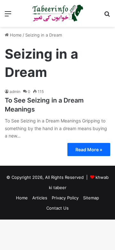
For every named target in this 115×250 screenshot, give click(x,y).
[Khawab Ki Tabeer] (57, 13)
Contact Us (57, 208)
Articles (39, 197)
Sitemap (91, 197)
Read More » (88, 149)
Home (15, 35)
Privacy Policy (65, 197)
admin (15, 91)
